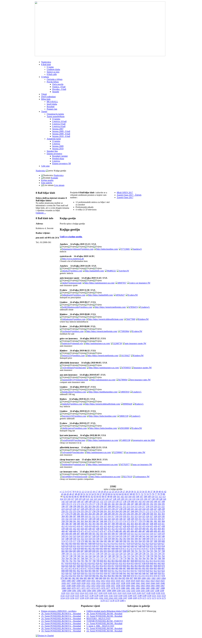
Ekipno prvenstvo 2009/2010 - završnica (58, 611)
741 (82, 556)
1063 (143, 585)
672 (128, 548)
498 (82, 533)
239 (124, 509)
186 (128, 504)
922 (155, 571)
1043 (148, 583)
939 (117, 573)
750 (117, 556)
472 (86, 531)
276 (163, 511)
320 (124, 516)
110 (152, 496)
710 (67, 553)
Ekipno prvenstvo (54, 153)
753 (128, 556)
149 (90, 501)
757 (144, 556)
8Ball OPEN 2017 (125, 192)
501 (94, 533)
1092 (79, 590)
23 (113, 491)
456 (128, 529)
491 (159, 531)
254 (78, 511)
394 (97, 524)
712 (74, 553)
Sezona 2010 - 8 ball (61, 136)
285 (94, 514)
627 (163, 543)
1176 (102, 600)
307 (74, 516)
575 (67, 541)
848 (78, 566)
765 (70, 558)
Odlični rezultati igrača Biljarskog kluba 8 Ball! (106, 611)
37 (151, 491)
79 (161, 494)
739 (74, 556)
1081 (128, 588)
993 (116, 578)
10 (77, 491)
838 (144, 563)
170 (67, 504)
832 (120, 563)
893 (147, 568)
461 (147, 529)
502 (97, 533)
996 (127, 578)
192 (151, 504)
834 (128, 563)
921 (151, 571)
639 (105, 546)
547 (63, 538)
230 (90, 509)
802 (109, 561)
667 (109, 548)
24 (116, 491)
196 (63, 506)
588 (117, 541)
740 (78, 556)
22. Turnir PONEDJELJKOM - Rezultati (104, 616)
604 (74, 543)
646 (132, 546)
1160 (91, 598)
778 (120, 558)
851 (90, 566)
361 (74, 521)
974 (147, 576)
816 (163, 561)
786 (151, 558)
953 (67, 576)
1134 (72, 595)
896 (159, 568)
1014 (108, 581)
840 (151, 563)
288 (105, 514)
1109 (162, 590)
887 (124, 568)
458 (136, 529)
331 (63, 519)
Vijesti (44, 94)
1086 (152, 588)
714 (82, 553)
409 (155, 524)
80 (164, 494)
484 (132, 531)
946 (144, 573)
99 (111, 496)
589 (120, 541)
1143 (115, 595)
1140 (101, 595)
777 (117, 558)
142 (63, 501)
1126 (139, 593)
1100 (119, 590)
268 (132, 511)
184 (120, 504)
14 (88, 491)
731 (147, 553)
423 (105, 526)
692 (101, 551)
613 (109, 543)
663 (94, 548)
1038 (123, 583)
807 (128, 561)
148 (86, 501)
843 (163, 563)
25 (118, 491)
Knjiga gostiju (47, 180)
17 (96, 491)
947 (147, 573)
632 (78, 546)
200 (78, 506)
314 (101, 516)
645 (128, 546)
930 (82, 573)
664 (97, 548)
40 (160, 491)
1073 (88, 588)
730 (143, 553)
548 (67, 538)
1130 (158, 593)
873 (70, 568)
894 (151, 568)
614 (113, 543)
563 (124, 538)
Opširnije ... (41, 213)
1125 (134, 593)
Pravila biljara (53, 82)
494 (67, 533)
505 (109, 533)
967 (120, 576)
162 (140, 501)
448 (97, 529)
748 (109, 556)
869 (159, 566)
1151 (154, 595)
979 (62, 578)
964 (109, 576)
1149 (144, 595)
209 (113, 506)
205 (97, 506)
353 (147, 519)
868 (155, 566)
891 (140, 568)
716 (90, 553)
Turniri (44, 111)
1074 (93, 588)
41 (162, 491)
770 (90, 558)
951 (163, 573)
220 (155, 506)
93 (95, 496)
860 (124, 566)
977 (159, 576)
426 (117, 526)
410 (159, 524)
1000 (143, 578)
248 (159, 509)
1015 (113, 581)
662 (90, 548)
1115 (86, 593)
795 (82, 561)
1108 (157, 590)
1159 (87, 598)
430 (132, 526)
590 (124, 541)
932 (90, 573)
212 (124, 506)
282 (82, 514)
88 (81, 496)
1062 (138, 585)
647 (136, 546)
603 (70, 543)
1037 (118, 583)
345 (117, 519)
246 (151, 509)
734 (159, 553)
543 (151, 536)
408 (151, 524)
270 (140, 511)
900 (70, 571)
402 (128, 524)
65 (123, 494)
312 (93, 516)
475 (97, 531)
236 (113, 509)
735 (163, 553)
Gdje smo (45, 166)
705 (151, 551)
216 (140, 506)
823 (86, 563)
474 (94, 531)
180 (105, 504)
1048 (68, 585)
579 (82, 541)
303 (163, 514)
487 (144, 531)
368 (101, 521)
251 (67, 511)
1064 (148, 585)
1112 (72, 593)
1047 (63, 585)
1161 (96, 598)
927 (70, 573)
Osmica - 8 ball (58, 87)
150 (94, 501)
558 (105, 538)
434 (147, 526)
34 (143, 491)
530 (101, 536)
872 (67, 568)
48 (76, 494)
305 (67, 516)
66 (125, 494)
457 (132, 529)
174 (82, 504)
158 (124, 501)
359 (67, 521)
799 (97, 561)
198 (70, 506)
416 (78, 526)
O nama (50, 67)
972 (140, 576)
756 (140, 556)
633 (82, 546)
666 (105, 548)
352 (144, 519)
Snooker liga (52, 151)
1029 (78, 583)
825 (94, 563)
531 (105, 536)
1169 (135, 598)
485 (136, 531)
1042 (143, 583)
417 (82, 526)
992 (112, 578)
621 (140, 543)
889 (132, 568)
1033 (98, 583)
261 (105, 511)
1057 (113, 585)
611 (101, 543)
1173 (154, 598)
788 (159, 558)
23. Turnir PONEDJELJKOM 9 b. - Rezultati (61, 621)
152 (101, 501)
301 (155, 514)
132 (130, 499)
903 (82, 571)
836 (136, 563)
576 (70, 541)
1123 (124, 593)
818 (67, 563)
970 (132, 576)
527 (90, 536)
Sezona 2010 (57, 148)
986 (89, 578)
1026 (63, 583)
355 (155, 519)
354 (151, 519)
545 (159, 536)
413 (67, 526)
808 (132, 561)
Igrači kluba (52, 104)
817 (63, 563)
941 (124, 573)
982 (73, 578)
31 (135, 491)
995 (123, 578)
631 (74, 546)
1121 (115, 593)
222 (163, 506)
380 (147, 521)
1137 (87, 595)
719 (101, 553)
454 (120, 529)
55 (95, 494)
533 (113, 536)
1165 (115, 598)
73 (145, 494)
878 (90, 568)
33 (140, 491)
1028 (73, 583)
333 (70, 519)
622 (143, 543)
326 (147, 516)
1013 (103, 581)
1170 (139, 598)
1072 (83, 588)
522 (70, 536)
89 (84, 496)
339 (94, 519)
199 (74, 506)
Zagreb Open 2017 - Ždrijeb (129, 195)
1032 (93, 583)
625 (155, 543)
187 (132, 504)
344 (113, 519)
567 (140, 538)
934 (97, 573)
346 (120, 519)
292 (120, 514)
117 (72, 499)
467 (67, 531)
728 (136, 553)
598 (155, 541)
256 (86, 511)
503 (101, 533)
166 (155, 501)
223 (63, 509)
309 (82, 516)
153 (105, 501)
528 (94, 536)
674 (136, 548)
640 (109, 546)
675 (140, 548)
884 (113, 568)
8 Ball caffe (52, 74)
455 (124, 529)
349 (132, 519)
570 (151, 538)
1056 (108, 585)
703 (144, 551)
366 (94, 521)
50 (81, 494)
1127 (143, 593)
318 (116, 516)
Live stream (59, 185)
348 (128, 519)
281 (78, 514)
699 (128, 551)
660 (82, 548)
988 (97, 578)
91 (89, 496)
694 (109, 551)
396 (105, 524)
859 (120, 566)
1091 (74, 590)
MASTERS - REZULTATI (98, 618)
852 (94, 566)
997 (131, 578)
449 (101, 529)
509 (124, 533)
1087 (157, 588)
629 (67, 546)
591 (128, 541)
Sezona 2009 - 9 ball (61, 131)
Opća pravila (57, 84)
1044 (152, 583)
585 (105, 541)
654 (163, 546)
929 (78, 573)
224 (67, 509)
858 (117, 566)
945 (140, 573)
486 (140, 531)
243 (140, 509)
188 (136, 504)
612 (105, 543)
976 (155, 576)
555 (94, 538)
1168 (130, 598)
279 (70, 514)
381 (151, 521)
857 (113, 566)
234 (105, 509)
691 (97, 551)
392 (90, 524)
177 (94, 504)
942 (128, 573)
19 (102, 491)
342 (105, 519)
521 (67, 536)
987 (93, 578)
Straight (55, 92)
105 (133, 496)
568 (144, 538)
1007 (73, 581)
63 (117, 494)
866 (147, 566)
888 (128, 568)
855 (105, 566)
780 (128, 558)
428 (124, 526)
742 (86, 556)
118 (76, 499)
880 (97, 568)
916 (132, 571)
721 (109, 553)
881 (101, 568)
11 (80, 491)
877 (86, 568)
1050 (78, 585)
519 (163, 533)
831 (117, 563)
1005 (63, 581)
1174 (159, 598)
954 (70, 576)
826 (97, 563)
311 (90, 516)
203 (90, 506)
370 (109, 521)
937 (109, 573)
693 (105, 551)
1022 (147, 581)
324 (140, 516)
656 (67, 548)
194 (159, 504)
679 (155, 548)
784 (144, 558)
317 (113, 516)
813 (151, 561)
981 (70, 578)
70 (136, 494)
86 (75, 496)
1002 (153, 578)
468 (70, 531)
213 (128, 506)
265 (120, 511)
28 (127, 491)
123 (95, 499)
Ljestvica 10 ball (59, 121)
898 (63, 571)
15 (91, 491)
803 (113, 561)
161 (136, 501)
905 (90, 571)
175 (86, 504)
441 (70, 529)
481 (120, 531)
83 (67, 496)
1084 (143, 588)
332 (67, 519)
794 (78, 561)
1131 (163, 593)
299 (147, 514)
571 (155, 538)
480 (117, 531)
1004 (163, 578)
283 (86, 514)
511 (132, 533)
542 (147, 536)
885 (117, 568)
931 (86, 573)
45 (68, 494)
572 (159, 538)
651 (151, 546)
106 (137, 496)
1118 (100, 593)
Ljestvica (56, 144)
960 (94, 576)
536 (124, 536)
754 (132, 556)
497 (78, 533)
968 (124, 576)
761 (159, 556)
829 (109, 563)
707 (159, 551)
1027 (68, 583)
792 (70, 561)
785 (147, 558)
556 (97, 538)
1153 (163, 595)
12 (83, 491)
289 (109, 514)
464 (159, 529)
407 (147, 524)
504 (105, 533)
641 (113, 546)
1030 (83, 583)
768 (82, 558)
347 (124, 519)
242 (136, 509)
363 (82, 521)
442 (74, 529)
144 (70, 501)
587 (113, 541)
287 (101, 514)
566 (136, 538)
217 (143, 506)
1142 (111, 595)
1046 (162, 583)
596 (147, 541)
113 (163, 496)
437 (159, 526)
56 (98, 494)
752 (124, 556)
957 (82, 576)
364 (86, 521)
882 (105, 568)
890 (136, 568)
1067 (162, 585)
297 (140, 514)
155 (113, 501)
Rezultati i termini (60, 156)
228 (82, 509)
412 (63, 526)
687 (82, 551)
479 (113, 531)
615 (116, 543)
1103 (133, 590)
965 (113, 576)
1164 (111, 598)
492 (163, 531)
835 (132, 563)
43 (62, 494)
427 (120, 526)
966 (117, 576)
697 (120, 551)
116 (68, 499)
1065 (152, 585)
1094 (89, 590)
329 (159, 516)
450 (105, 529)
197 (67, 506)
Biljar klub (45, 99)
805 (120, 561)
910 (109, 571)
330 (163, 516)
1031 (88, 583)
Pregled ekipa (58, 158)
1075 (98, 588)
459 (140, 529)
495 (70, 533)
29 (129, 491)
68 (131, 494)
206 (101, 506)
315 (105, 516)
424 (109, 526)
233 (101, 509)
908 (101, 571)
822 (82, 563)
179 (101, 504)
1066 (157, 585)
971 (136, 576)
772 (97, 558)
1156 (72, 598)
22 (110, 491)
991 (108, 578)
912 (116, 571)
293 (124, 514)
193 (155, 504)
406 (144, 524)
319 (120, 516)
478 (109, 531)
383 (159, 521)
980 (66, 578)
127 (110, 499)
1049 (73, 585)
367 (97, 521)
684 (70, 551)
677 (147, 548)
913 (120, 571)
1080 (123, 588)
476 (101, 531)
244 (144, 509)
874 (74, 568)
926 (67, 573)
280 (74, 514)
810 (140, 561)
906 (94, 571)
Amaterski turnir (54, 139)
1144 (120, 595)
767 (78, 558)
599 (159, 541)
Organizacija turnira (55, 114)
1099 (114, 590)
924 (163, 571)
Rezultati (50, 106)
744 (94, 556)
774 (105, 558)
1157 (77, 598)
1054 (98, 585)
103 (126, 496)
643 (120, 546)
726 (128, 553)
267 (128, 511)
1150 (149, 595)
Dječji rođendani (48, 96)
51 (84, 494)
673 (132, 548)
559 (109, 538)
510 (128, 533)
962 (101, 576)
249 (163, 509)
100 (114, 496)
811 (143, 561)
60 (109, 494)
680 (159, 548)
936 (105, 573)
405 (140, 524)
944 (136, 573)
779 (124, 558)
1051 (83, 585)
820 (74, 563)
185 (124, 504)
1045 (157, 583)
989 (100, 578)
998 (135, 578)
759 (151, 556)
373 (120, 521)
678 (151, 548)
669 (117, 548)
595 (144, 541)
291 (117, 514)
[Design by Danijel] (45, 635)
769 (86, 558)
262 (109, 511)
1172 (149, 598)
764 (67, 558)
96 (103, 496)
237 (117, 509)
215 (136, 506)
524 (78, 536)
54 (92, 494)
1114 (82, 593)
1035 (108, 583)
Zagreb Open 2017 (125, 197)
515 (147, 533)
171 (70, 504)
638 (101, 546)
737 (67, 556)
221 (159, 506)
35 (146, 491)
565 (132, 538)
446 (90, 529)
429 (128, 526)
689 (90, 551)
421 (97, 526)
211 (120, 506)
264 (117, 511)
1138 (91, 595)
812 (147, 561)
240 (128, 509)
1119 (105, 593)
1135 (77, 595)
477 (105, 531)
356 (159, 519)
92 (92, 496)
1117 (96, 593)
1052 (88, 585)
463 (155, 529)
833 (124, 563)
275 (159, 511)
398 (113, 524)
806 (124, 561)
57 (101, 494)
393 (94, 524)
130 (122, 499)
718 (97, 553)
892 (144, 568)
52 (87, 494)
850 (86, 566)
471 (82, 531)
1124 (129, 593)
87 (78, 496)
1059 (123, 585)
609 (94, 543)
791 (67, 561)
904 (86, 571)
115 (65, 499)
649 (144, 546)
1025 (162, 581)
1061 (133, 585)
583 (97, 541)
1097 (104, 590)
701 (136, 551)
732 (151, 553)
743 (90, 556)
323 (136, 516)
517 (155, 533)
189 (140, 504)
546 (163, 536)
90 (86, 496)
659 (78, 548)
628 (63, 546)
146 (78, 501)
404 (136, 524)
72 (142, 494)
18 (99, 491)
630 (70, 546)
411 (163, 524)
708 (163, 551)
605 (78, 543)
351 (140, 519)
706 (155, 551)
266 (124, 511)
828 (105, 563)
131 (126, 499)
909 (105, 571)
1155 (67, 598)
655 (63, 548)
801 (105, 561)
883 (109, 568)
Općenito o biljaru (54, 79)
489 (151, 531)
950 (159, 573)
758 (147, 556)
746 (101, 556)
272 (147, 511)
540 (140, 536)
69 (134, 494)
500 (90, 533)
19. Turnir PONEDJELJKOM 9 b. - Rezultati (61, 631)
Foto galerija (46, 183)
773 (101, 558)
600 (163, 541)
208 (109, 506)
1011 (93, 581)
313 (97, 516)
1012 (98, 581)
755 (136, 556)
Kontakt (54, 178)
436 (155, 526)
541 (144, 536)
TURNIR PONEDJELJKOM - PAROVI (104, 621)
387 (70, 524)
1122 (119, 593)
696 (117, 551)
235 (109, 509)
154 (109, 501)
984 (81, 578)
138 (153, 499)
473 (90, 531)
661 (86, 548)
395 (101, 524)
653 (159, 546)
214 (132, 506)
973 (144, 576)
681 (163, 548)
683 (67, 551)
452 (113, 529)
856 (109, 566)
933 (94, 573)
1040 (133, 583)
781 (132, 558)
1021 (142, 581)
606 (82, 543)
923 (159, 571)
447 (94, 529)
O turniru (56, 119)
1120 (110, 593)
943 (132, 573)
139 (157, 499)
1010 (88, 581)
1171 (144, 598)
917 (136, 571)
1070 (73, 588)
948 (151, 573)
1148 (139, 595)
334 (74, 519)
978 (163, 576)
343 (109, 519)
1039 (128, 583)
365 (90, 521)
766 (74, 558)
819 (70, 563)
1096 (99, 590)
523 (74, 536)
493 (63, 533)
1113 (77, 593)
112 (160, 496)
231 (94, 509)
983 (77, 578)
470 (78, 531)
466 (63, 531)
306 (70, 516)
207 (105, 506)
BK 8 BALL (52, 101)
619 (132, 543)
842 (159, 563)
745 (97, 556)
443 (78, 529)
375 (128, 521)
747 (105, 556)
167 (159, 501)
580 (86, 541)
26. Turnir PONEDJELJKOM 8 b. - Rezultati (61, 613)
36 (149, 491)
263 (113, 511)
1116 (91, 593)
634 (86, 546)
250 (63, 511)
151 (97, 501)
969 (128, 576)
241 (132, 509)
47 (73, 494)
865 (144, 566)
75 (150, 494)
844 (63, 566)
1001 (148, 578)
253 (74, 511)
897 (163, 568)
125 (103, 499)
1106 (147, 590)
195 (163, 504)
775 (109, 558)
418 (86, 526)
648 (140, 546)
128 (114, 499)
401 (124, 524)
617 (124, 543)
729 (140, 553)
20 (105, 491)
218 (147, 506)
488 (147, 531)
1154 (62, 598)
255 (82, 511)
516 (151, 533)
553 (86, 538)
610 (97, 543)
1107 (152, 590)
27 (124, 491)
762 (163, 556)
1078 (113, 588)
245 (147, 509)
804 (117, 561)
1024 (157, 581)
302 (159, 514)
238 (120, 509)
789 (163, 558)
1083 (138, 588)
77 (156, 494)
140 (160, 499)
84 (70, 496)
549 (70, 538)
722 (113, 553)
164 (147, 501)
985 (85, 578)
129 (118, 499)
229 (86, 509)
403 (132, 524)
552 (82, 538)
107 (141, 496)
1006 (68, 581)
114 (61, 499)
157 (120, 501)
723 (116, 553)
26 (121, 491)
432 (140, 526)
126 (107, 499)
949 (155, 573)
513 (140, 533)
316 (109, 516)
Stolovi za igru (53, 72)
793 (74, 561)
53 (90, 494)
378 (140, 521)
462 (151, 529)
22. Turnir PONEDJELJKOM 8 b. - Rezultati (61, 623)
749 (113, 556)
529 (97, 536)
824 (90, 563)
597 (151, 541)
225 (70, 509)
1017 (123, 581)
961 (97, 576)
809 (136, 561)
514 (143, 533)
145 (74, 501)
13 (85, 491)
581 (90, 541)
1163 (106, 598)
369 (105, 521)
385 (63, 524)
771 (94, 558)
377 (136, 521)
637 (97, 546)
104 (130, 496)
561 (117, 538)
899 (67, 571)
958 (86, 576)
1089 (64, 590)
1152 (159, 595)
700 (132, 551)
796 (86, 561)
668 (113, 548)
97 (106, 496)
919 (143, 571)
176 (90, 504)
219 (151, 506)
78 (158, 494)
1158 (82, 598)
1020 (137, 581)
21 (107, 491)
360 (70, 521)
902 (78, 571)
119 (80, 499)
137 (149, 499)
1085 (148, 588)
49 (79, 494)
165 (151, 501)
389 (78, 524)
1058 (118, 585)
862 (132, 566)
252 (70, 511)
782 (136, 558)
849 (82, 566)
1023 (152, 581)
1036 (113, 583)
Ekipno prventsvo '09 (61, 163)
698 (124, 551)
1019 (133, 581)
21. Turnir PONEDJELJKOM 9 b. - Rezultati (61, 626)
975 (151, 576)
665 (101, 548)
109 (149, 496)
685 (74, 551)
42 (165, 491)
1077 (108, 588)
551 (78, 538)
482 (124, 531)
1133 (67, 595)
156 (117, 501)
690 (94, 551)
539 (136, 536)
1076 (103, 588)
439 (63, 529)
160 (132, 501)
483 (128, 531)
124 (99, 499)
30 (132, 491)
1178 (112, 600)
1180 (122, 600)
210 (117, 506)
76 (153, 494)
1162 (101, 598)
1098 (109, 590)
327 (151, 516)
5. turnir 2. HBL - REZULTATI (100, 626)
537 (128, 536)
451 (109, 529)
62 (114, 494)
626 (159, 543)
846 (70, 566)
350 (136, 519)
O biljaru (45, 77)
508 (120, 533)
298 (144, 514)
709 (63, 553)
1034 (103, 583)
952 (63, 576)
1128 (148, 593)
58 (103, 494)
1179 (117, 600)
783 (140, 558)
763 (63, 558)
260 (101, 511)
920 (147, 571)
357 (163, 519)
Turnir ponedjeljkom (55, 116)
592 (132, 541)
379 (144, 521)
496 (74, 533)
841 (155, 563)
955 (74, 576)
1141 (106, 595)
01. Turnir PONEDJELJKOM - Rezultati (104, 628)
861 (128, 566)
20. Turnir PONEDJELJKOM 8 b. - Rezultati (61, 628)
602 (67, 543)
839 (147, 563)
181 (109, 504)
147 (82, 501)
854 (101, 566)
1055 (103, 585)
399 (117, 524)
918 (140, 571)
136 (145, 499)
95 (100, 496)
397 (109, 524)
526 (86, 536)
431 (136, 526)
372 (117, 521)
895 (155, 568)
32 (138, 491)
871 (63, 568)
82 (64, 496)
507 (117, 533)
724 (120, 553)
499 (86, 533)
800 (101, 561)
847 (74, 566)
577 (74, 541)
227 (78, 509)
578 (78, 541)
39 (157, 491)
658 (74, 548)
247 (155, 509)
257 (90, 511)
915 (128, 571)
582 (94, 541)
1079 (118, 588)
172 (74, 504)
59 (106, 494)
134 (137, 499)
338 (90, 519)
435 (151, 526)
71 (139, 494)
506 (113, 533)
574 (63, 541)
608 (90, 543)
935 (101, 573)
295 (132, 514)
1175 (163, 598)
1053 (93, 585)
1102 (128, 590)
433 (144, 526)
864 (140, 566)
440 (67, 529)
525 (82, 536)
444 (82, 529)
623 (147, 543)
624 (151, 543)
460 (144, 529)
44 (65, 494)
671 (124, 548)
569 (147, 538)
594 (140, 541)
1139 (96, 595)
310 (86, 516)
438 (163, 526)
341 (101, 519)
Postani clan (52, 109)
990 (104, 578)
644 (124, 546)
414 (70, 526)
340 (97, 519)
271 (144, 511)
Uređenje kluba (53, 69)
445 (86, 529)
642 (117, 546)
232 (97, 509)
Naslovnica (46, 62)
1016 (118, 581)
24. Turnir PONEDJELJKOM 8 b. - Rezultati (61, 618)
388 (74, 524)
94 (97, 496)
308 (78, 516)
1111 (68, 593)
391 (86, 524)
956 (78, 576)
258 (94, 511)
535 (120, 536)
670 (120, 548)
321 (128, 516)
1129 (153, 593)
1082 (133, 588)
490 (155, 531)
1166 (120, 598)
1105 (143, 590)
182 (113, 504)
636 (94, 546)
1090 (69, 590)
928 (74, 573)
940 (120, 573)
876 (82, 568)
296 (136, 514)
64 (120, 494)
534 (117, 536)
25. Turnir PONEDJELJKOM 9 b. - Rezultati (61, 616)
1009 (83, 581)
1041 (138, 583)
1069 (68, 588)
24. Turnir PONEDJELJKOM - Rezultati (104, 631)
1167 (125, 598)
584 (101, 541)
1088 (162, 588)
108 (145, 496)
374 (124, 521)
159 (128, 501)
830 (113, 563)
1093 (84, 590)
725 (124, 553)
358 (63, 521)
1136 (82, 595)
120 (83, 499)
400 (120, 524)
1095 (94, 590)
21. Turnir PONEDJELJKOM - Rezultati (104, 623)
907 (97, 571)
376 (132, 521)
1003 (158, 578)
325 (143, 516)
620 (136, 543)
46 (70, 494)
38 (154, 491)
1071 (78, 588)
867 (151, 566)
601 (63, 543)
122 (91, 499)
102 (122, 496)
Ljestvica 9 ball (58, 124)
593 (136, 541)
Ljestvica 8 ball (58, 126)
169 (63, 504)
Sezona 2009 (57, 146)
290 (113, 514)
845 (67, 566)
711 (70, 553)
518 (159, 533)
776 (113, 558)
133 (133, 499)
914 (124, 571)
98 (108, 496)
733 (155, 553)
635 (90, 546)
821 (78, 563)
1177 (107, 600)
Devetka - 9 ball (59, 89)
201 (82, 506)
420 (94, 526)
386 (67, 524)
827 (101, 563)
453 (117, 529)
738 (70, 556)
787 (155, 558)
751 (120, 556)
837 (140, 563)
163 (144, 501)
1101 (123, 590)
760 (155, 556)
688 (86, 551)
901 (74, 571)
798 (94, 561)
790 (63, 561)
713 (78, 553)
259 (97, 511)
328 (155, 516)
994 (120, 578)
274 (155, 511)
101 (118, 496)
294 (128, 514)
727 (132, 553)
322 (132, 516)
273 (151, 511)
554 (90, 538)
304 (63, 516)
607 (86, 543)
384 (163, 521)
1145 (125, 595)
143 (67, 501)
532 (109, 536)
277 (63, 514)
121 (87, 499)
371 (113, 521)
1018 (128, 581)
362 (78, 521)
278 (67, 514)
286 (97, 514)
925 (63, 573)
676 (144, 548)
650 (147, 546)
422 (101, 526)
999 (139, 578)
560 (113, 538)
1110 (63, 593)
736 (63, 556)
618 (128, 543)
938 (113, 573)
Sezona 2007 (57, 129)
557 (101, 538)
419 (90, 526)
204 (94, 506)
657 (70, 548)
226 (74, 509)
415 (74, 526)
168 (163, 501)
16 (94, 491)
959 (90, 576)
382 (155, 521)
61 (112, 494)
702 (140, 551)
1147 (135, 595)
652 (155, 546)
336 (82, 519)
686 (78, 551)
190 (144, 504)
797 (90, 561)
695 (113, 551)
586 (109, 541)
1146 (130, 595)
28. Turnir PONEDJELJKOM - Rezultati (104, 613)
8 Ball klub (46, 64)
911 (113, 571)
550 (74, 538)
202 (86, 506)
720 (105, 553)
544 (155, 536)
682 (63, 551)
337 (86, 519)
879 (94, 568)
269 (136, 511)
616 (120, 543)
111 (156, 496)
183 (117, 504)
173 (78, 504)
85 (73, 496)
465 (163, 529)
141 (164, 499)
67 (128, 494)
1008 (78, 581)
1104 (138, 590)
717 (93, 553)
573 (163, 538)
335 (78, 519)
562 (120, 538)
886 (120, 568)
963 (105, 576)
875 (78, 568)
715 (86, 553)
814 (155, 561)
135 (141, 499)
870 (163, 566)
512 (136, 533)
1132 (62, 595)
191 (147, 504)
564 (128, 538)
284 (90, 514)
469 (74, 531)
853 (97, 566)
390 (82, 524)
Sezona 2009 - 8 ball (61, 134)
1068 (63, 588)
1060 (128, 585)
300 (151, 514)
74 (147, 494)
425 (113, 526)
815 (159, 561)
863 (136, 566)
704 (147, 551)
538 (132, 536)
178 (97, 504)
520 (63, 536)
